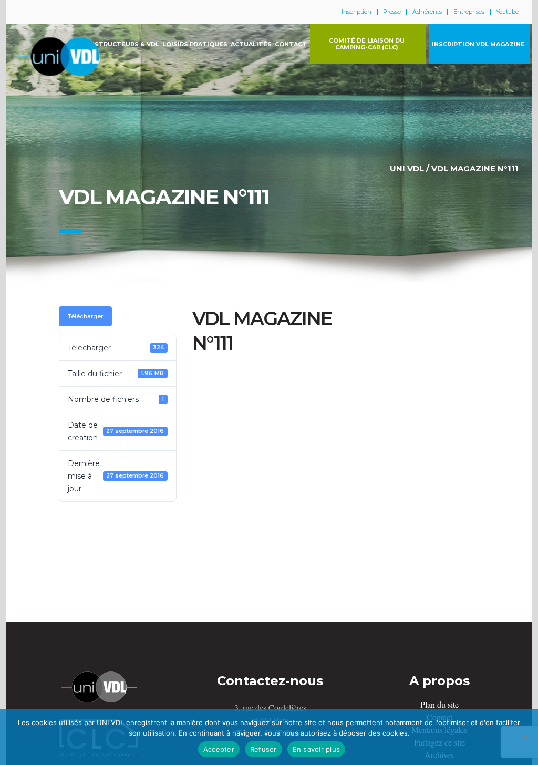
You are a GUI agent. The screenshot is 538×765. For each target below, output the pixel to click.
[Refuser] (525, 737)
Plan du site (439, 704)
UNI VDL (407, 168)
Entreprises (468, 12)
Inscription (356, 12)
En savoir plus (316, 749)
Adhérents (427, 12)
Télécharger (85, 316)
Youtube (507, 12)
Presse (392, 12)
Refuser (263, 749)
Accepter (218, 749)
